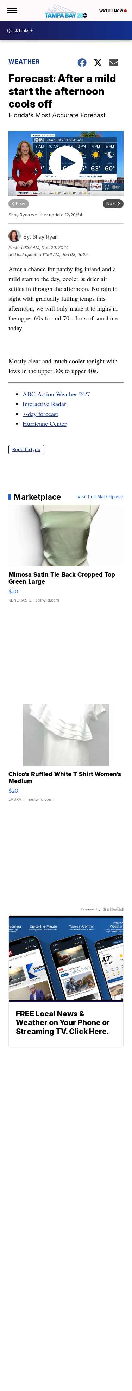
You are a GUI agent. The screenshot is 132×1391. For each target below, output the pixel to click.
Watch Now (111, 11)
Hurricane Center (45, 423)
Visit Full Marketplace (100, 496)
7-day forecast (40, 413)
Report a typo (26, 449)
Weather (24, 61)
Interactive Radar (44, 403)
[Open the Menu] (11, 10)
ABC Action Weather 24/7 (56, 394)
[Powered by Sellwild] (113, 909)
